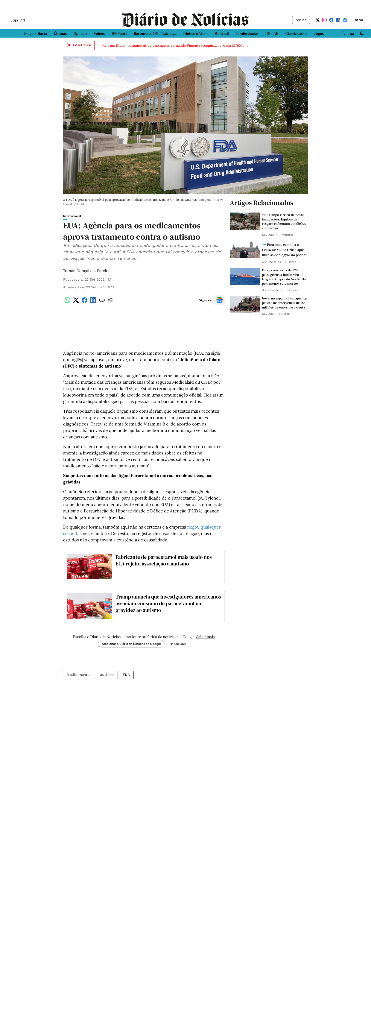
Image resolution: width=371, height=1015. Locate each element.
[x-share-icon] (76, 302)
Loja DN (17, 20)
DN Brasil (221, 33)
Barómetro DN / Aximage (155, 33)
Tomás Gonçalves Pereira (86, 270)
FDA (126, 675)
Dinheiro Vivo (195, 33)
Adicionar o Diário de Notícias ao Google (131, 644)
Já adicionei (178, 644)
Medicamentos (79, 675)
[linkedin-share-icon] (93, 302)
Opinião (80, 33)
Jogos (319, 33)
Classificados (296, 33)
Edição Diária (35, 33)
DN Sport (119, 33)
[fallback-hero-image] (245, 221)
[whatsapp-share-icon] (67, 302)
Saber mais (205, 636)
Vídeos (99, 33)
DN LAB (271, 33)
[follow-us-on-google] (219, 300)
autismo (107, 675)
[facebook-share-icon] (84, 302)
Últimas (60, 33)
